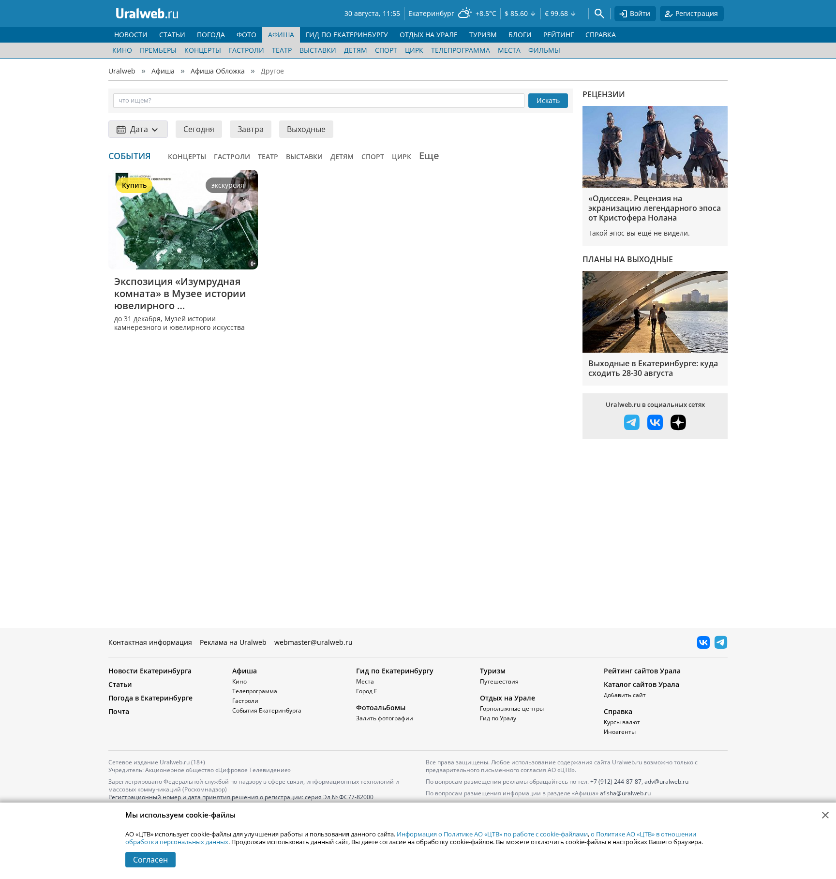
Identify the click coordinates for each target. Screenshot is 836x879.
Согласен (150, 859)
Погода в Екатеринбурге (150, 697)
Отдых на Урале (507, 697)
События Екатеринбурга (266, 710)
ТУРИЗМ (483, 34)
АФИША (281, 34)
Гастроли (246, 50)
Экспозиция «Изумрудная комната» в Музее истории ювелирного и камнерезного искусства (181, 293)
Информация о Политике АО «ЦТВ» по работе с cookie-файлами (492, 834)
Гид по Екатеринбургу (394, 670)
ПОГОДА (211, 34)
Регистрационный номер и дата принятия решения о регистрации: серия (240, 801)
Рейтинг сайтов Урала (642, 670)
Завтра (251, 129)
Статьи (120, 684)
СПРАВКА (600, 34)
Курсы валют (622, 722)
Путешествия (499, 681)
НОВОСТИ (131, 34)
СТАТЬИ (172, 34)
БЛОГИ (520, 34)
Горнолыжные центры (512, 708)
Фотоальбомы (380, 707)
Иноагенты (620, 732)
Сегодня (198, 129)
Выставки (317, 50)
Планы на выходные (627, 259)
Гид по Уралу (498, 718)
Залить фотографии (384, 718)
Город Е (366, 691)
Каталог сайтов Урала (641, 684)
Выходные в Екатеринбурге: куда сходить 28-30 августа (653, 368)
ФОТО (246, 34)
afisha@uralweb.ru (625, 793)
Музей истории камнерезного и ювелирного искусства (179, 323)
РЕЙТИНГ (558, 34)
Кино (122, 50)
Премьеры (158, 50)
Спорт (386, 50)
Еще (429, 155)
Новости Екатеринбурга (150, 670)
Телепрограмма (460, 50)
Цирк (414, 50)
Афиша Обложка (218, 70)
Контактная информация (150, 642)
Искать (548, 100)
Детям (355, 50)
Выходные (306, 129)
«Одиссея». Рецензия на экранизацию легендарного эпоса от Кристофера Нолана (654, 208)
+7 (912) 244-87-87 (616, 781)
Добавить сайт (625, 695)
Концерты (202, 50)
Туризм (493, 670)
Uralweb (121, 70)
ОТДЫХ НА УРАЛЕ (429, 34)
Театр (282, 50)
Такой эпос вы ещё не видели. (639, 233)
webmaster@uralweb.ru (313, 642)
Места (509, 50)
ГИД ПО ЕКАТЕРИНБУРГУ (347, 34)
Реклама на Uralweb (233, 642)
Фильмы (544, 50)
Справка (618, 711)
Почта (118, 711)
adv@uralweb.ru (666, 781)
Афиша (163, 70)
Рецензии (603, 94)
